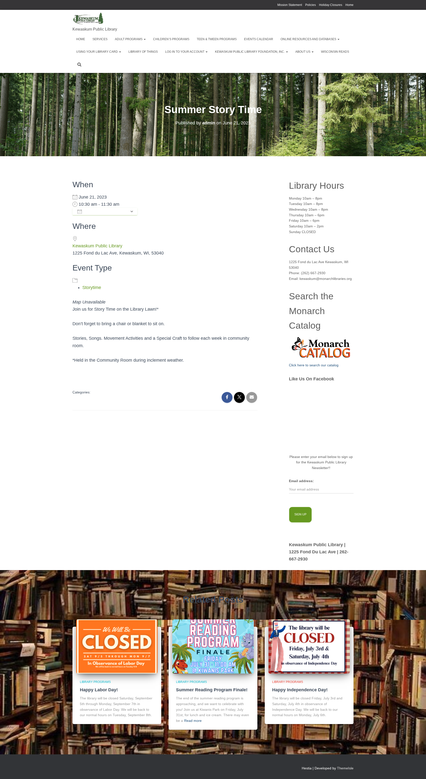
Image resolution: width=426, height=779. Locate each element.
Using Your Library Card (97, 51)
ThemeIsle (345, 768)
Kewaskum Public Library (97, 245)
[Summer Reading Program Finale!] (213, 646)
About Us (303, 51)
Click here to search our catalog (313, 365)
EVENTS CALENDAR (258, 39)
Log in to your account (185, 51)
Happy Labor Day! (99, 689)
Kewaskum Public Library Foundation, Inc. (250, 51)
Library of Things (143, 51)
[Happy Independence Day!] (309, 646)
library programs (95, 682)
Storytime (91, 287)
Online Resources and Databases (309, 39)
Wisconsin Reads (335, 51)
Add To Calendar (105, 211)
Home (349, 5)
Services (99, 39)
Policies (310, 5)
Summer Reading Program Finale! (212, 689)
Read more (193, 721)
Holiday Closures (330, 5)
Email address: (301, 481)
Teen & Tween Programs (217, 39)
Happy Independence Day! (300, 689)
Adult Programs (129, 39)
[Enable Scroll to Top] (416, 769)
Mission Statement (289, 5)
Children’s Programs (171, 39)
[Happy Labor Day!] (117, 646)
